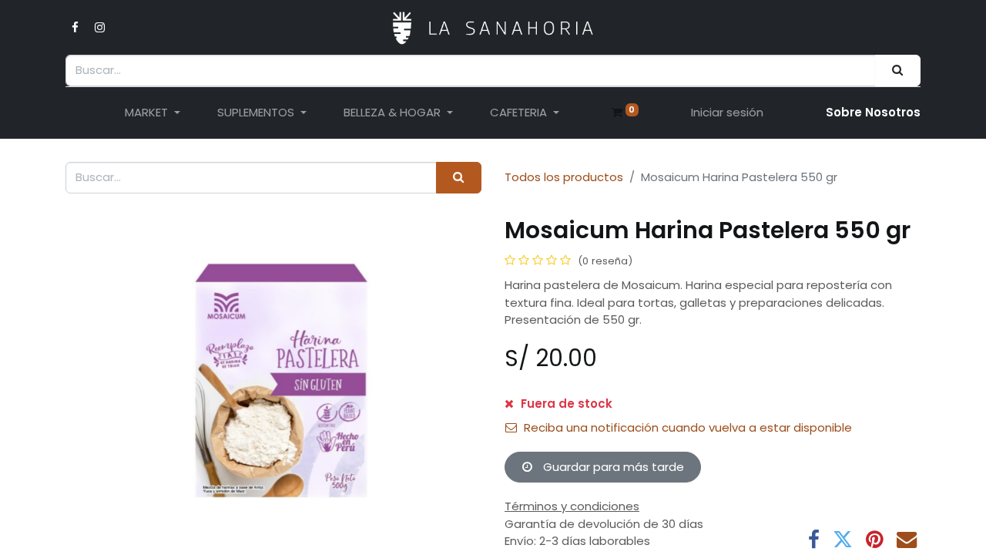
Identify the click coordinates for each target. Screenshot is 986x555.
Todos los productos (564, 177)
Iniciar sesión (727, 112)
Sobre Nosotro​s (873, 112)
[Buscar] (898, 70)
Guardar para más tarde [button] (612, 467)
